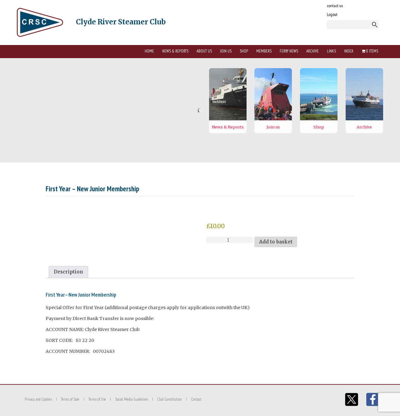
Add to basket (275, 242)
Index (348, 51)
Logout (332, 14)
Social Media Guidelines (131, 399)
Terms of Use (97, 399)
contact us (335, 5)
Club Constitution (169, 399)
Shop (244, 51)
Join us (226, 51)
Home (149, 51)
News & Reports (175, 51)
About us (204, 51)
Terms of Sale (70, 399)
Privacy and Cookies (38, 399)
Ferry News (289, 51)
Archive (312, 51)
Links (331, 51)
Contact (196, 399)
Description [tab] (68, 272)
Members (264, 51)
